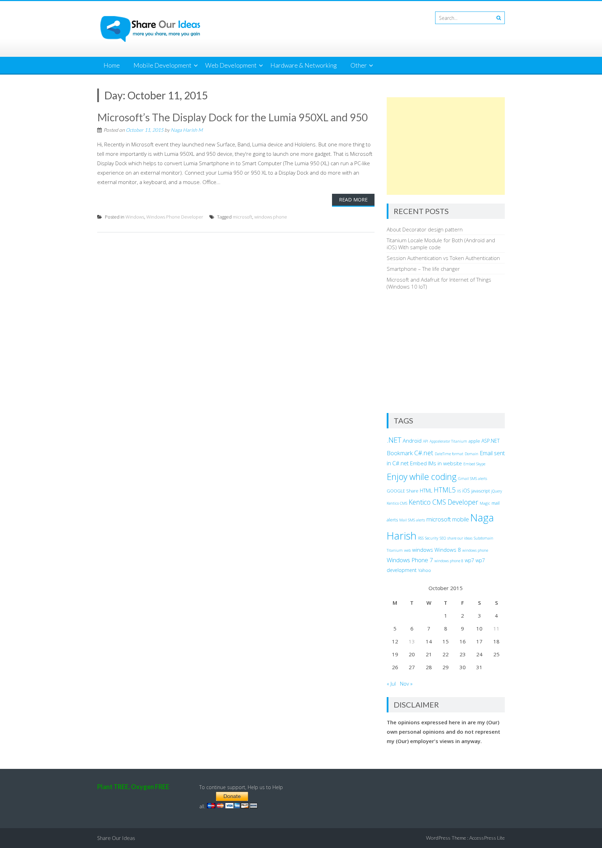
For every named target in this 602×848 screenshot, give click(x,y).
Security (431, 538)
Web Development (231, 65)
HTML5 (445, 490)
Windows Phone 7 (410, 560)
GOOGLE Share (402, 491)
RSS (421, 538)
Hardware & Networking (303, 65)
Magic (485, 503)
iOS (466, 490)
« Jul (391, 683)
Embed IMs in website (436, 463)
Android (412, 440)
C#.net (423, 452)
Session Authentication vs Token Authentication (443, 257)
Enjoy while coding (422, 476)
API (425, 441)
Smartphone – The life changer (423, 268)
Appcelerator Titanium (448, 441)
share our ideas (459, 538)
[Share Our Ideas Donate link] (232, 806)
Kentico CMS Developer (443, 502)
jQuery (496, 491)
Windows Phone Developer (174, 217)
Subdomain (483, 538)
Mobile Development (162, 65)
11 (496, 628)
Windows (134, 217)
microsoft (242, 217)
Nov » (406, 683)
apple (474, 441)
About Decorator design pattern (425, 229)
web (407, 550)
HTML (426, 490)
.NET (394, 440)
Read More (353, 199)
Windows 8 (447, 549)
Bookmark (400, 453)
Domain (471, 453)
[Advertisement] (446, 146)
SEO (443, 538)
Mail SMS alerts (412, 520)
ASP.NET (490, 440)
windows (422, 549)
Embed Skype (474, 463)
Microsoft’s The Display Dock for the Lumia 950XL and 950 (232, 117)
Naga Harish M (187, 130)
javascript (480, 491)
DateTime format (449, 453)
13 (412, 641)
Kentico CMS (397, 503)
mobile (460, 519)
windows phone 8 (448, 560)
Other (358, 65)
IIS (459, 491)
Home (111, 65)
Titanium (395, 550)
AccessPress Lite (487, 838)
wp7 (469, 560)
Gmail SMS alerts (472, 478)
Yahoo (424, 570)
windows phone (270, 217)
